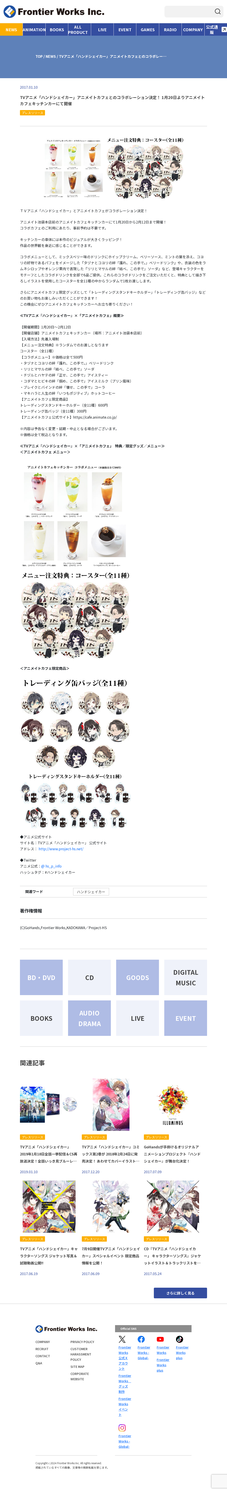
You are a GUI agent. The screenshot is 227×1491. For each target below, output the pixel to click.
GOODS (137, 977)
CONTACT (42, 1356)
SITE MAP (77, 1366)
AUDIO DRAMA (89, 1018)
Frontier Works (163, 1350)
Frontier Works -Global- (144, 1352)
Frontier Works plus (163, 1365)
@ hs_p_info (51, 866)
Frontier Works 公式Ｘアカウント (125, 1358)
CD (89, 977)
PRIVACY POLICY (82, 1342)
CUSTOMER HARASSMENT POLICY (80, 1354)
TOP (39, 56)
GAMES (148, 29)
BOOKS (57, 29)
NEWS (11, 29)
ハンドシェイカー (91, 891)
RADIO (170, 29)
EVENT (124, 29)
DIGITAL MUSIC (185, 977)
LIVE (102, 29)
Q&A (38, 1363)
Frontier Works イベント (125, 1406)
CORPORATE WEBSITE (79, 1376)
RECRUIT (42, 1349)
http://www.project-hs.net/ (61, 848)
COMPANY (193, 29)
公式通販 (212, 29)
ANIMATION (34, 29)
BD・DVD (41, 977)
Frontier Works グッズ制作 (125, 1383)
